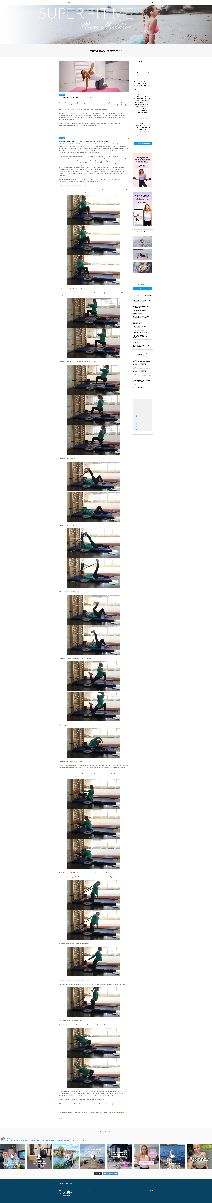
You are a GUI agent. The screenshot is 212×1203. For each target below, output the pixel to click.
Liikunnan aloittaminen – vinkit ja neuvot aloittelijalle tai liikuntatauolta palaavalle (142, 318)
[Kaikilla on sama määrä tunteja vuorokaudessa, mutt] (119, 1156)
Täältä (61, 1099)
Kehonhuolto (69, 99)
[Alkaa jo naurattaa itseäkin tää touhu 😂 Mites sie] (92, 1156)
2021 (135, 408)
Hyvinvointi (62, 99)
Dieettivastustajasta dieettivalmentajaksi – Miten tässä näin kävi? (140, 337)
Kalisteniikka (69, 143)
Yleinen (80, 99)
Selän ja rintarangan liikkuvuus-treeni (77, 97)
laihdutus (107, 143)
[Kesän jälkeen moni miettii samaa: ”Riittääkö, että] (172, 1156)
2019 (135, 413)
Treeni (76, 99)
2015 (135, 424)
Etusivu (62, 2)
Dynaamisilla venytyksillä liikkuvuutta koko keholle (83, 141)
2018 (135, 416)
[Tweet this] (72, 130)
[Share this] (68, 130)
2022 (135, 405)
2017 (135, 419)
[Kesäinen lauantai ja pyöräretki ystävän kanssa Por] (66, 1156)
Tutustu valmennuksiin (143, 143)
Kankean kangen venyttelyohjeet (142, 375)
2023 (135, 403)
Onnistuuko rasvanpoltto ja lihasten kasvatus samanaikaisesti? (141, 312)
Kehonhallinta (78, 143)
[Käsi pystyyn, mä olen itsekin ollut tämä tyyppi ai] (146, 1156)
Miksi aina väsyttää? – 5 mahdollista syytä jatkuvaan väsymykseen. (141, 306)
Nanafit (70, 2)
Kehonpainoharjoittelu (97, 143)
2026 (135, 400)
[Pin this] (79, 130)
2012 (135, 429)
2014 (135, 427)
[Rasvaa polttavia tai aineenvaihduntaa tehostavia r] (12, 1156)
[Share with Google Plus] (76, 130)
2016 (135, 421)
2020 (135, 411)
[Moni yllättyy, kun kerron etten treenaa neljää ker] (39, 1156)
